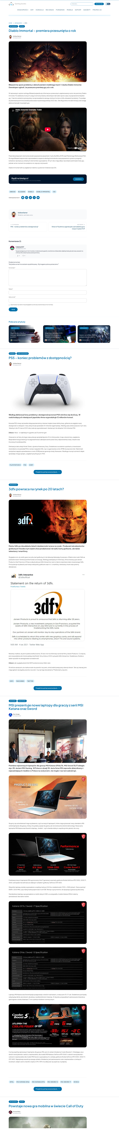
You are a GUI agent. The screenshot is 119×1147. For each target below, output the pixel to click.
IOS (54, 191)
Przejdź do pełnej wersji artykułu (46, 472)
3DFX (12, 681)
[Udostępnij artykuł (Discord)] (38, 197)
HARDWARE (13, 700)
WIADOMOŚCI (22, 10)
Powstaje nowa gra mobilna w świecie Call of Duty (46, 1106)
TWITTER (30, 681)
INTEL (12, 1082)
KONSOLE (40, 10)
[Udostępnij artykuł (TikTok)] (30, 197)
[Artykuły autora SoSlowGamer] (13, 214)
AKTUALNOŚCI (18, 23)
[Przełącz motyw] (107, 4)
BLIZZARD (21, 191)
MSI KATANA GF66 (23, 1082)
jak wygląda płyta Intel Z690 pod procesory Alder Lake (32, 663)
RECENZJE (50, 10)
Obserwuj (78, 179)
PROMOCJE (97, 10)
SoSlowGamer (17, 36)
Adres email (12, 297)
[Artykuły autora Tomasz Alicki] (10, 1112)
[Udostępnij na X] (34, 197)
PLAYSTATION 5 (15, 465)
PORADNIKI (60, 10)
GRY (32, 10)
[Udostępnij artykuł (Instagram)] (26, 197)
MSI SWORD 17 (66, 1082)
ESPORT (78, 10)
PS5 (25, 465)
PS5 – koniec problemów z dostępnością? (40, 358)
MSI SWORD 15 (53, 1082)
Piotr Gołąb (16, 714)
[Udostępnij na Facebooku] (22, 197)
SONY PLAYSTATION (23, 353)
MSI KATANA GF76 (38, 1082)
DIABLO (31, 191)
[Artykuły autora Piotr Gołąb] (10, 715)
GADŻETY (87, 10)
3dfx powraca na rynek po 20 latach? (36, 489)
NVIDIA (76, 1082)
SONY (31, 465)
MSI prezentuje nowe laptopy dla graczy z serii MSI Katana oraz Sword (46, 707)
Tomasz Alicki (16, 1111)
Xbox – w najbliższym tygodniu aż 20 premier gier (30, 433)
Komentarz (12, 267)
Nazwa (11, 289)
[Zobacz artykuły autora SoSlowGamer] (10, 37)
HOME (10, 23)
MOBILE (70, 10)
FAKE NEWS (20, 681)
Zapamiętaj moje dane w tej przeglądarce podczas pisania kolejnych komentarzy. (32, 304)
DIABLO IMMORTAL (43, 191)
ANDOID (13, 191)
